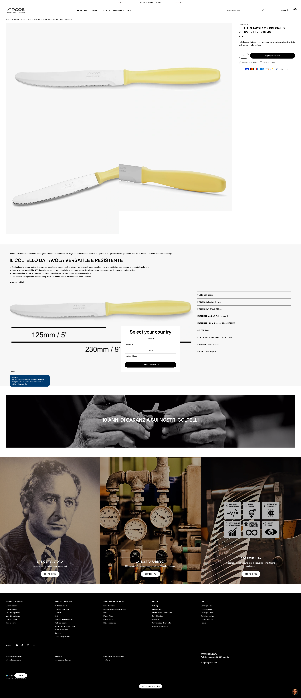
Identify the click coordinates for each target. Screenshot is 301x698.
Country (150, 350)
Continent (150, 339)
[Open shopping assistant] (295, 692)
